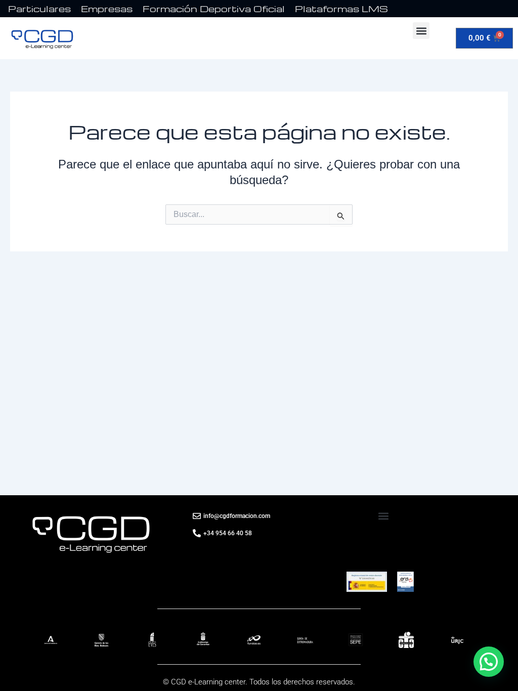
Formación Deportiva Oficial (214, 8)
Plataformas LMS (341, 8)
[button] (421, 30)
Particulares (39, 8)
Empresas (107, 8)
